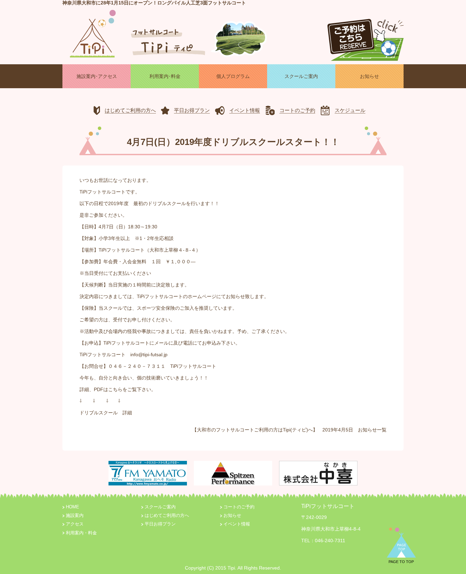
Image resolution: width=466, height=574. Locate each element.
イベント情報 (236, 524)
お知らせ (367, 429)
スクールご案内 (160, 507)
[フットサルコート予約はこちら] (365, 37)
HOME (72, 507)
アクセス (75, 524)
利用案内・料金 (81, 533)
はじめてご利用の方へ (167, 515)
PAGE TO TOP (401, 562)
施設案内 (75, 515)
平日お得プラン (160, 524)
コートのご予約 (238, 507)
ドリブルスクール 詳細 (105, 412)
